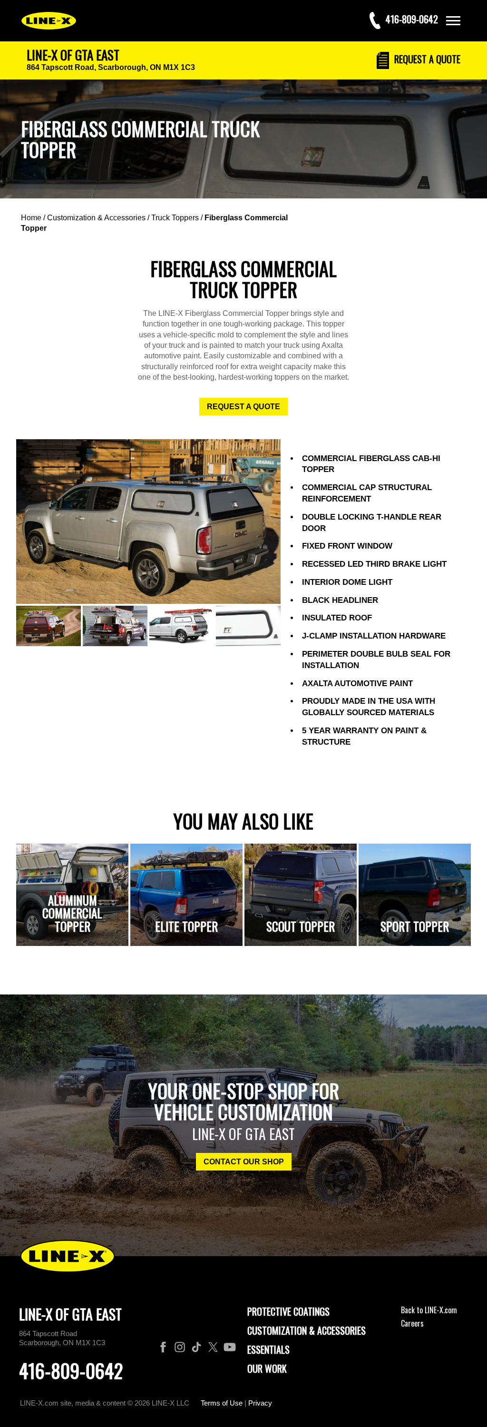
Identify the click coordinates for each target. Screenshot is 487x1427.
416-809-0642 (71, 1370)
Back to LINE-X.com (429, 1310)
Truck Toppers (175, 218)
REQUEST (426, 59)
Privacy (260, 1403)
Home (31, 218)
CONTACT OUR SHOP (244, 1162)
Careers (412, 1323)
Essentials (268, 1349)
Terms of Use (222, 1403)
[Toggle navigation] (453, 20)
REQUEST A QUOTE (243, 407)
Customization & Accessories (96, 218)
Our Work (267, 1368)
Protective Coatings (288, 1311)
